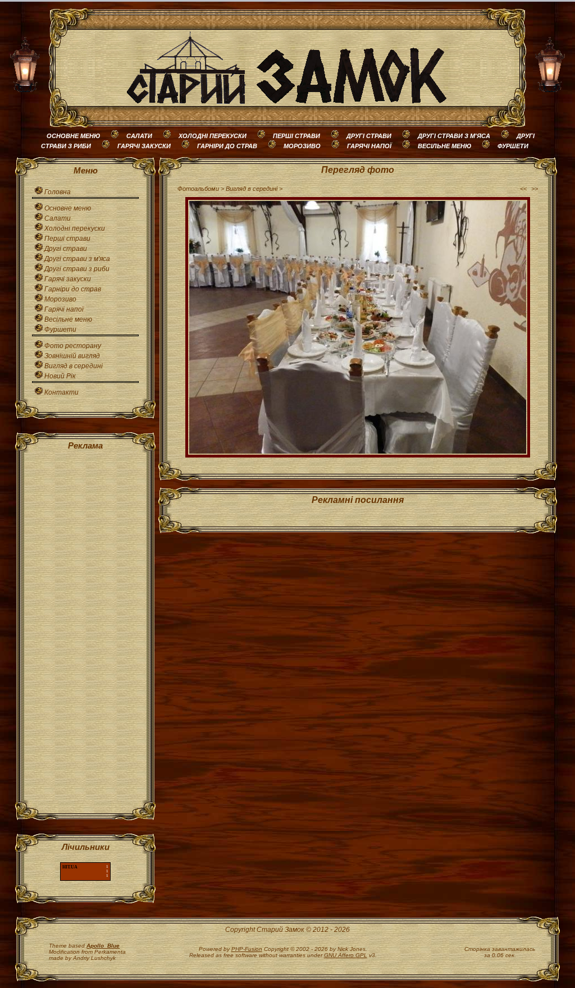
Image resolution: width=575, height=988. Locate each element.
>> (534, 188)
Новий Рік (60, 376)
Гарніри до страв (72, 289)
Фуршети (60, 329)
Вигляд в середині (73, 366)
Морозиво (60, 299)
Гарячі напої (64, 309)
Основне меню (67, 208)
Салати (57, 218)
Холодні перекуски (74, 228)
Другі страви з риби (76, 269)
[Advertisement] (85, 629)
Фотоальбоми (198, 188)
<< (523, 188)
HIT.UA (69, 867)
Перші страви (67, 239)
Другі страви (65, 249)
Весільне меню (68, 319)
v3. (350, 955)
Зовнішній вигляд (72, 356)
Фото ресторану (72, 346)
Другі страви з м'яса (77, 259)
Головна (57, 192)
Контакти (61, 392)
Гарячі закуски (67, 279)
